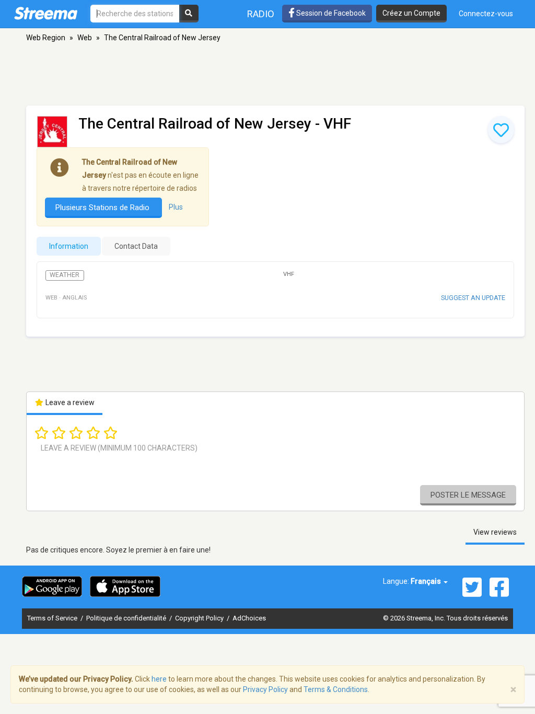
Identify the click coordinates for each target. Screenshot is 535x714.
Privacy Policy (265, 689)
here (159, 679)
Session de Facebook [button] (330, 13)
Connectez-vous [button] (486, 13)
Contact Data (136, 246)
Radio (260, 13)
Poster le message (468, 495)
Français (427, 581)
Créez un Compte (411, 13)
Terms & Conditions (336, 689)
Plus (176, 207)
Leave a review (69, 402)
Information (68, 246)
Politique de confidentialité (127, 618)
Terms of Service (53, 618)
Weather (64, 275)
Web (84, 37)
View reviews (495, 532)
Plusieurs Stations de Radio (103, 207)
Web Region (45, 37)
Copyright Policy (200, 618)
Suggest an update (473, 298)
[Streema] (45, 13)
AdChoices (249, 618)
